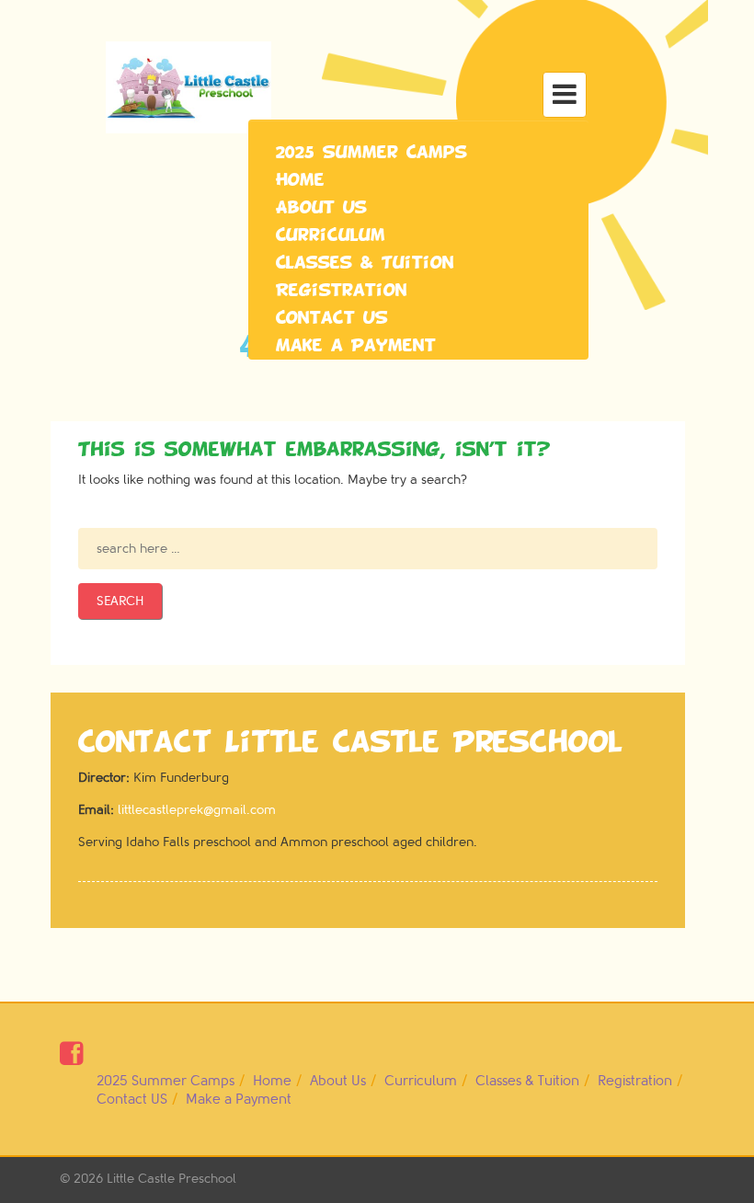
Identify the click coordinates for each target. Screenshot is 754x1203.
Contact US (332, 318)
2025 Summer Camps (371, 152)
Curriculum (330, 235)
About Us (321, 208)
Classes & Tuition (365, 263)
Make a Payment (356, 346)
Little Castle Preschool (171, 1179)
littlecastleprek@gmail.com (197, 810)
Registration (341, 290)
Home (300, 180)
